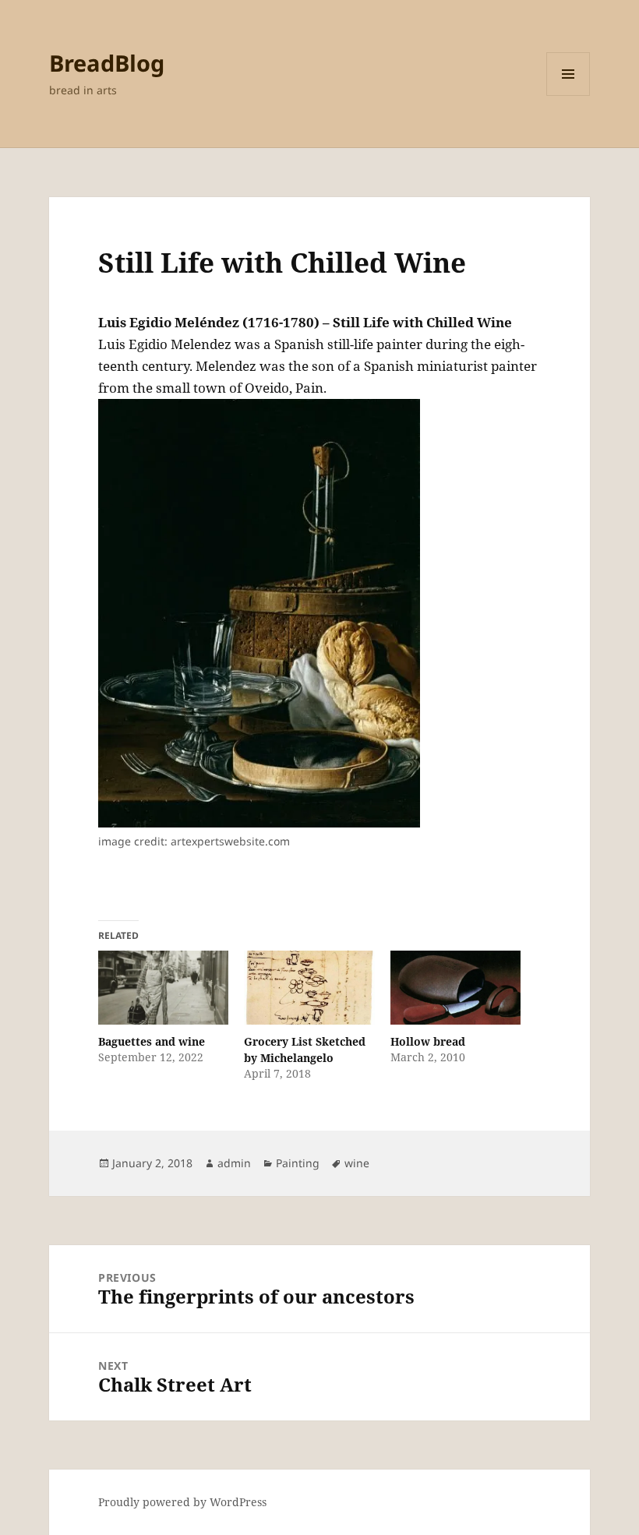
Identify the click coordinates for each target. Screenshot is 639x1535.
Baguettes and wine (151, 1041)
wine (356, 1163)
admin (234, 1163)
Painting (298, 1163)
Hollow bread (427, 1041)
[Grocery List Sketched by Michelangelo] (309, 988)
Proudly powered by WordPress (182, 1501)
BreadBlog (106, 63)
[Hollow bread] (455, 988)
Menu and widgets (568, 95)
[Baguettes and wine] (163, 988)
